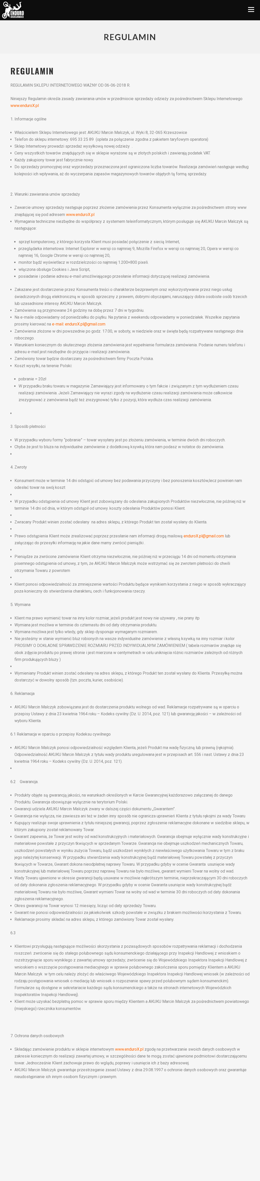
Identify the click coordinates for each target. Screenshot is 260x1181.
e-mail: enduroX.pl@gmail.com (78, 324)
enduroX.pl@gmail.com (204, 536)
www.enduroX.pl (24, 105)
